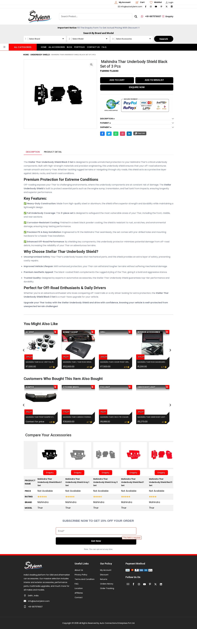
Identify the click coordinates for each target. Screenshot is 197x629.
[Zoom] (91, 65)
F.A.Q (104, 47)
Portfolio (79, 47)
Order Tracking (107, 588)
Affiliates (79, 593)
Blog (69, 47)
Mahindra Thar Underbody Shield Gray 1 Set (77, 482)
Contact (79, 597)
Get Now (96, 541)
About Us (79, 570)
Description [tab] (33, 151)
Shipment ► (106, 127)
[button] (18, 47)
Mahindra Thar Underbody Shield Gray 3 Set (105, 482)
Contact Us (93, 47)
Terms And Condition (84, 579)
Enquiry (50, 472)
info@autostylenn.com (39, 601)
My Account (105, 570)
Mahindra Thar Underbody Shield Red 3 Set (160, 482)
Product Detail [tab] (53, 151)
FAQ (76, 583)
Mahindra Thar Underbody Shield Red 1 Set (132, 482)
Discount (104, 574)
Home (43, 47)
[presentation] (23, 350)
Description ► (107, 118)
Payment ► (105, 123)
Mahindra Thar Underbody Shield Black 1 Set (50, 482)
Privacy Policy (81, 574)
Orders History (106, 583)
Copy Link (141, 133)
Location (79, 588)
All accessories (57, 47)
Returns (103, 579)
